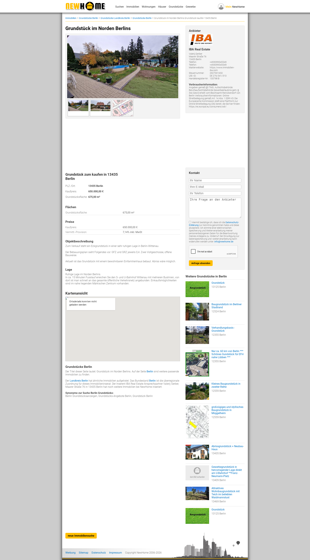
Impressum (115, 552)
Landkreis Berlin (79, 380)
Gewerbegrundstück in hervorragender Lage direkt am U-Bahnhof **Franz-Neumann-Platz (227, 471)
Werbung (70, 552)
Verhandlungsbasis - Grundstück (223, 329)
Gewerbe (191, 6)
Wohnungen (148, 6)
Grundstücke (176, 6)
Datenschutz (99, 552)
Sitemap (83, 552)
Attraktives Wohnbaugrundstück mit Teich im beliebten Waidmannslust (226, 493)
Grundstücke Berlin (88, 18)
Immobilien (132, 6)
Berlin (150, 371)
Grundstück (218, 282)
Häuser (162, 6)
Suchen (119, 6)
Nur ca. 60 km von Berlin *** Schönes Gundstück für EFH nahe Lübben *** (227, 354)
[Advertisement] (122, 144)
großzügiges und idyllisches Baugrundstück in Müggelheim (227, 410)
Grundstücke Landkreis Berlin (115, 18)
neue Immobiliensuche (81, 535)
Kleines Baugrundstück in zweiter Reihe (226, 385)
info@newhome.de (223, 241)
